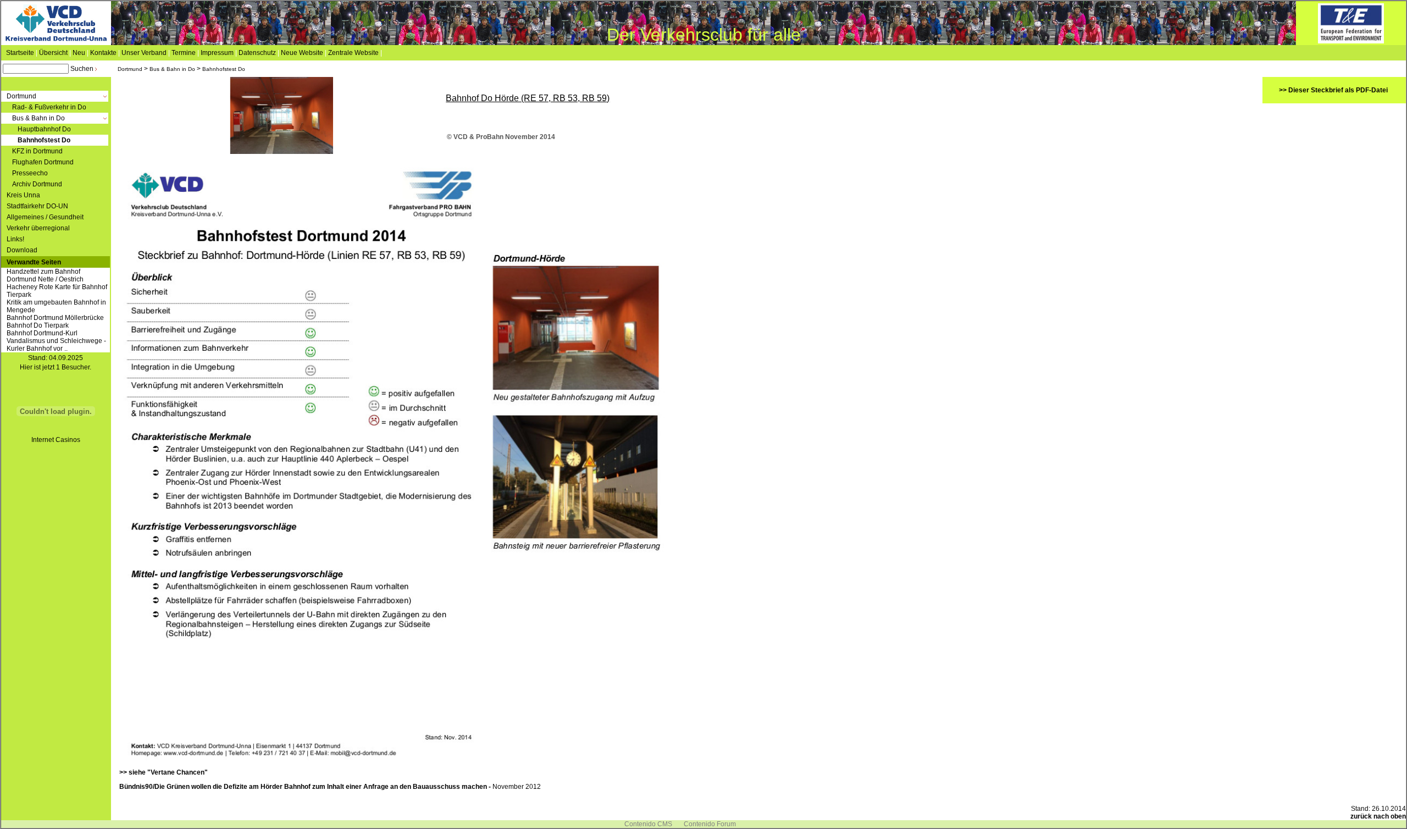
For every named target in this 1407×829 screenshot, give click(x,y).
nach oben (1389, 816)
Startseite (20, 53)
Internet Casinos (55, 440)
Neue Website (302, 53)
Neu (79, 53)
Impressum (217, 53)
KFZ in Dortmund (37, 151)
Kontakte (103, 53)
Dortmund (130, 69)
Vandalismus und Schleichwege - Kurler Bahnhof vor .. (56, 344)
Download (22, 250)
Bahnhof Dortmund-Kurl (42, 333)
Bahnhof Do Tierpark (38, 325)
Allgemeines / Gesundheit (45, 217)
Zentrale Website (353, 53)
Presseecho (30, 173)
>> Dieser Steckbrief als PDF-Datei (1333, 90)
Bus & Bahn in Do (172, 69)
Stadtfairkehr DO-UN (37, 206)
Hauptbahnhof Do (44, 129)
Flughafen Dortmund (43, 162)
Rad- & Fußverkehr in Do (49, 107)
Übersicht (53, 53)
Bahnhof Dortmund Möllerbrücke (55, 318)
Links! (15, 239)
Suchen (81, 69)
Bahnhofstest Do (223, 69)
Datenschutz (257, 53)
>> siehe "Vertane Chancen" (163, 772)
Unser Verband (144, 53)
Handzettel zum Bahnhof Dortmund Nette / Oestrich (45, 275)
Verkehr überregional (38, 228)
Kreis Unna (23, 195)
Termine (183, 53)
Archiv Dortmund (37, 184)
